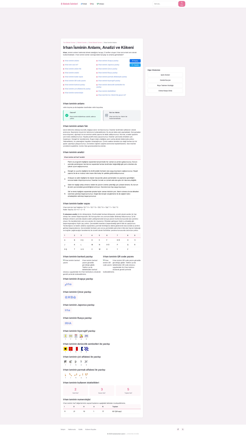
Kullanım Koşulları (90, 429)
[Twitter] (182, 429)
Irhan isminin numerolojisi (74, 93)
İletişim (63, 429)
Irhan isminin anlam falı (73, 69)
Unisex (101, 4)
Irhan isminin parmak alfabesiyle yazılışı (112, 77)
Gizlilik (80, 429)
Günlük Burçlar (165, 80)
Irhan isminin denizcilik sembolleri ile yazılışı (110, 86)
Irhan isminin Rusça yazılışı (107, 73)
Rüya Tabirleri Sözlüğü (165, 85)
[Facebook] (178, 429)
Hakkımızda (72, 429)
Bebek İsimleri (70, 3)
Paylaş (136, 61)
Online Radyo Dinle (165, 91)
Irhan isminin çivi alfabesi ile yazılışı (78, 89)
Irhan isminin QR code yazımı (75, 81)
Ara (181, 5)
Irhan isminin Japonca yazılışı (108, 65)
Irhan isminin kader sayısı (74, 77)
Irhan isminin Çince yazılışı (107, 69)
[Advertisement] (123, 23)
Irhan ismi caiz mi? (71, 65)
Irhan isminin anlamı (72, 61)
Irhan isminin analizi (72, 73)
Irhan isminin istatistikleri (107, 91)
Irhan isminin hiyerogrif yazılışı (109, 81)
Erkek (84, 4)
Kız (92, 4)
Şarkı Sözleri (165, 75)
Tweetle (136, 65)
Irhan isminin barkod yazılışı (75, 85)
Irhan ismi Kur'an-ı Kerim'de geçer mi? (112, 95)
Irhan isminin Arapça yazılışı (108, 61)
